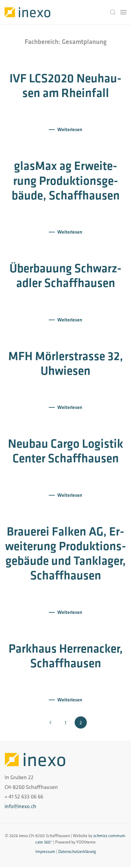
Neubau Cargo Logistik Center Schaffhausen (65, 450)
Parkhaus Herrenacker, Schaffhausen (66, 655)
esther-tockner (60, 386)
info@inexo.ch (20, 806)
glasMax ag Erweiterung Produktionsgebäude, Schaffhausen (66, 180)
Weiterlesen (69, 129)
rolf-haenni (60, 109)
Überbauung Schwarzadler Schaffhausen (65, 275)
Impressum (45, 851)
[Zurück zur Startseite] (27, 12)
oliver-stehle (59, 211)
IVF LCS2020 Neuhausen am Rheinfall (65, 85)
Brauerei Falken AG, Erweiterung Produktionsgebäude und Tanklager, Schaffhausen (65, 553)
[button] (113, 12)
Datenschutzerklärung (77, 851)
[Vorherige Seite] (50, 722)
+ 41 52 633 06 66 (24, 796)
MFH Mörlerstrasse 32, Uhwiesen (65, 363)
